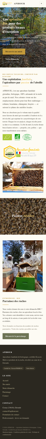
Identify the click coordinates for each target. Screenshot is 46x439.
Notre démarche (12, 59)
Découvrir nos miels (13, 51)
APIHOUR (19, 3)
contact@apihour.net (10, 411)
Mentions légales (8, 432)
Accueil (5, 380)
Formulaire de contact (11, 414)
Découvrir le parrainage (15, 336)
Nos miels (6, 384)
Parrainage (7, 392)
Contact (5, 396)
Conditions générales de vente (22, 432)
